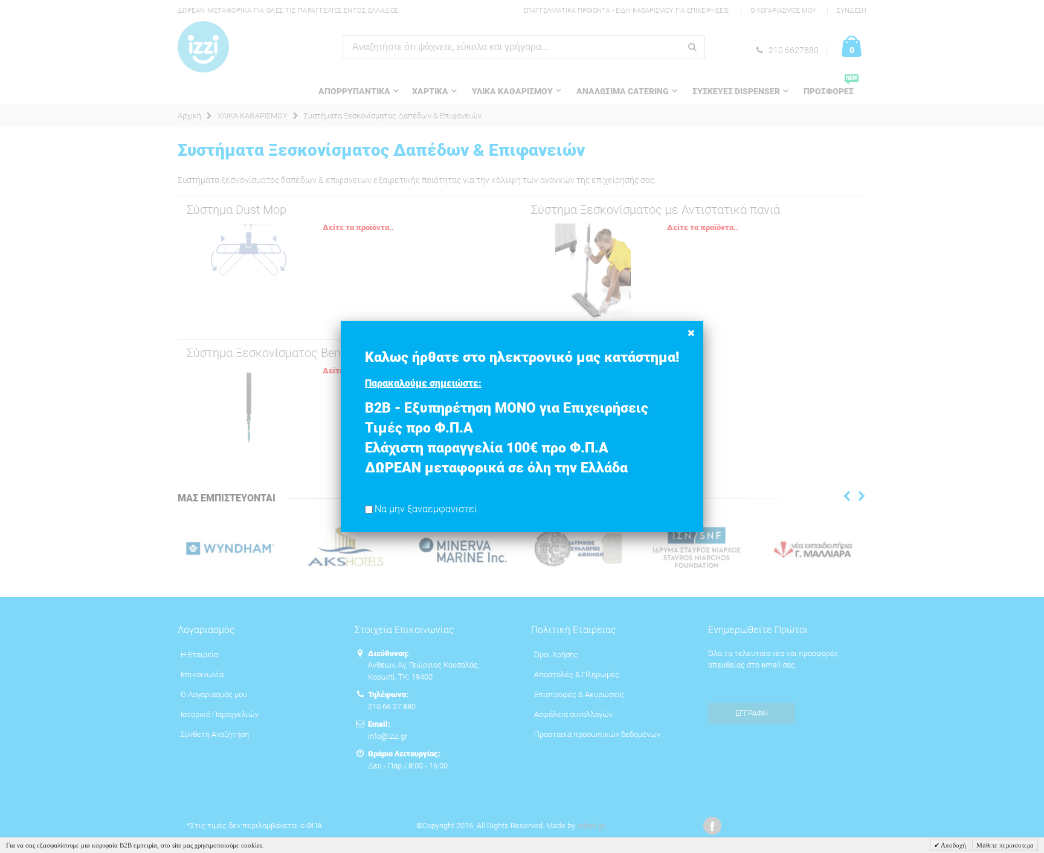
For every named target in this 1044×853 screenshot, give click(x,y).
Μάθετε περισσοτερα (1005, 845)
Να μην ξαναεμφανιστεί (426, 509)
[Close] (691, 333)
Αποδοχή (952, 845)
